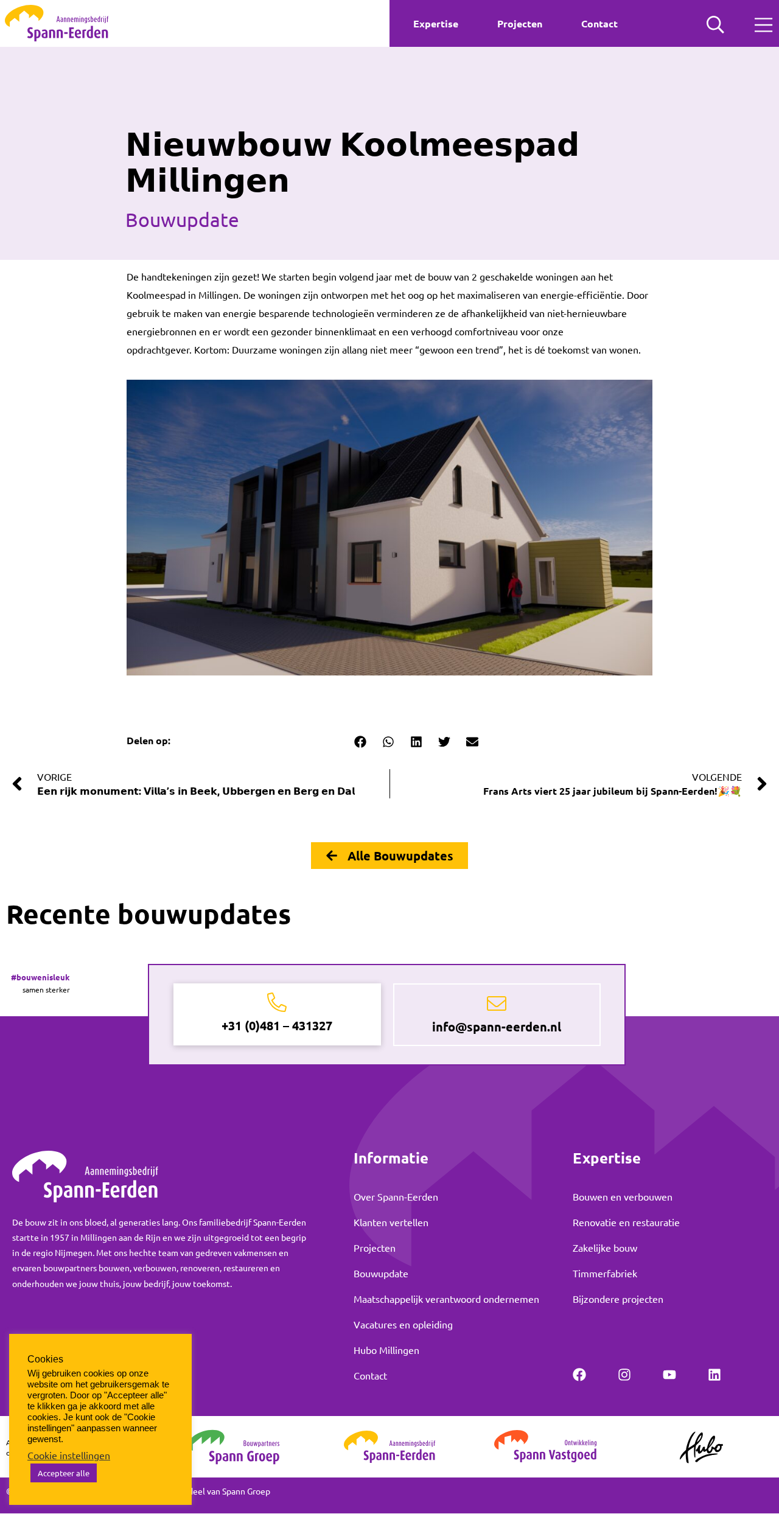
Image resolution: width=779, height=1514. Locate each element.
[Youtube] (669, 1374)
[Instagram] (624, 1374)
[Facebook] (579, 1374)
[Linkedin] (714, 1374)
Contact (599, 23)
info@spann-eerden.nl (496, 1026)
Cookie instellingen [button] (68, 1454)
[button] (360, 741)
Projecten (519, 23)
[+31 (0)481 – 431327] (277, 1003)
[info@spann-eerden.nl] (496, 1004)
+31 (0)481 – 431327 (277, 1025)
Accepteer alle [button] (63, 1473)
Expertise (435, 23)
